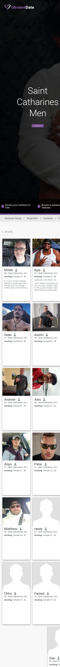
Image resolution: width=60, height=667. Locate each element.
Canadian (48, 218)
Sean (8, 335)
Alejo (8, 464)
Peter (38, 464)
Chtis (8, 593)
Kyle (37, 270)
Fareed (39, 593)
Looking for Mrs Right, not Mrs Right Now (46, 280)
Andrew (10, 399)
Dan (52, 658)
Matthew (10, 529)
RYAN (8, 270)
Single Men (32, 218)
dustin (39, 335)
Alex (37, 399)
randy (38, 529)
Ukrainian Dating (13, 218)
